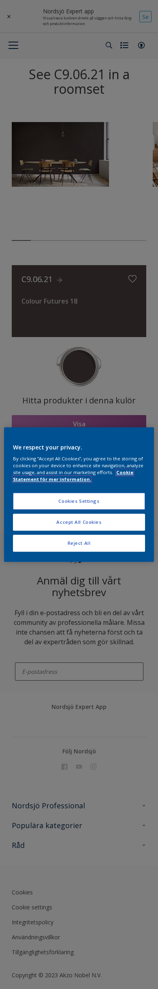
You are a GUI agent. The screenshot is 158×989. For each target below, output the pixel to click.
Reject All (79, 543)
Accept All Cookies (78, 522)
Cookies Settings (78, 501)
